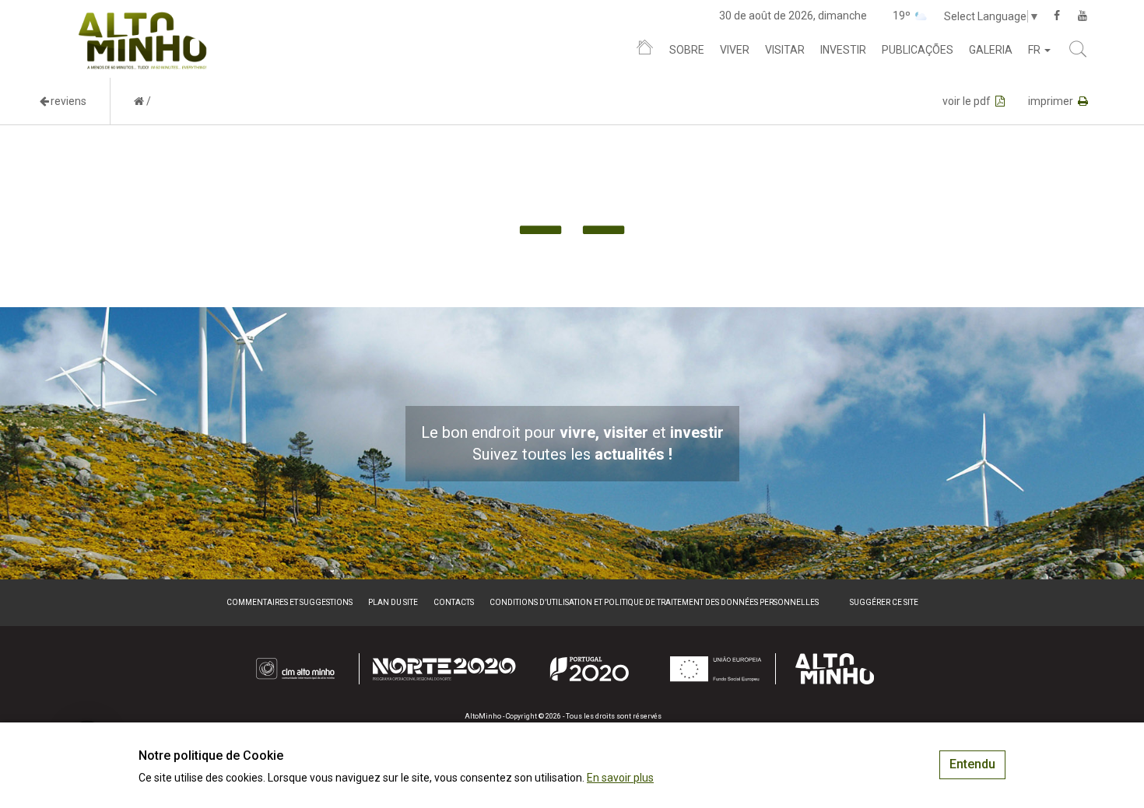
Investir (843, 50)
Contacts (453, 602)
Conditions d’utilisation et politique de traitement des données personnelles (654, 602)
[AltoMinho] (142, 19)
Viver (734, 50)
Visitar (785, 50)
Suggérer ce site (884, 602)
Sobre (686, 50)
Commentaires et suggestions (289, 602)
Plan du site (393, 602)
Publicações (917, 50)
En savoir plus (620, 777)
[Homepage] (645, 50)
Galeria (990, 50)
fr (1035, 50)
